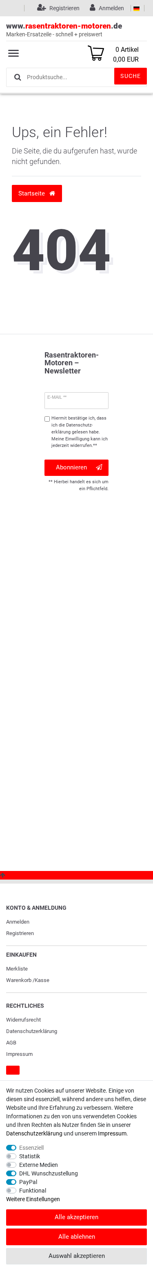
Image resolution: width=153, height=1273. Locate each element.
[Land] (136, 8)
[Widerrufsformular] (13, 1070)
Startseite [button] (32, 193)
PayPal (28, 1182)
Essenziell (31, 1147)
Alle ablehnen (76, 1236)
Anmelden (17, 922)
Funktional (32, 1190)
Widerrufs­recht (23, 1020)
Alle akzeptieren (76, 1217)
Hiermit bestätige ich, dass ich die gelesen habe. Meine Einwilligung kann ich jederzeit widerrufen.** (79, 431)
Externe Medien (38, 1165)
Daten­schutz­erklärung (31, 1031)
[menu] (13, 53)
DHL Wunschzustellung (48, 1173)
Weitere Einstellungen (33, 1199)
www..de (64, 29)
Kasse (42, 980)
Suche (130, 76)
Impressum (19, 1054)
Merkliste (17, 969)
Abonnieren (71, 467)
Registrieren (20, 933)
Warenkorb (18, 980)
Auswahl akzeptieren (77, 1256)
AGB (11, 1043)
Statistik (29, 1156)
